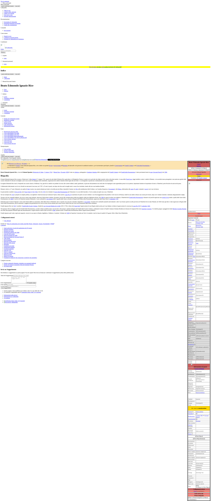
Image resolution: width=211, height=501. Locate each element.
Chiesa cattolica (199, 411)
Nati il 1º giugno (8, 251)
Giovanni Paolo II (157, 172)
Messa (119, 189)
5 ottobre (198, 415)
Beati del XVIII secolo (10, 241)
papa (151, 172)
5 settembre (144, 206)
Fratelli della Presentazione (128, 172)
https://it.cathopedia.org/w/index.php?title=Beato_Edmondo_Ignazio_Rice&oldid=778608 (30, 224)
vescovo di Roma (199, 368)
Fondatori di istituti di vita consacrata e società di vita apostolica (20, 257)
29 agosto (198, 226)
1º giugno (198, 223)
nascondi (17, 6)
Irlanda (18, 165)
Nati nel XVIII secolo (9, 253)
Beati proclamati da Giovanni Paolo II (14, 237)
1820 (148, 206)
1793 (12, 194)
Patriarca (190, 292)
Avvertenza (7, 298)
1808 (197, 243)
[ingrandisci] (29, 160)
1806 (102, 197)
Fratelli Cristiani (203, 178)
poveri (146, 189)
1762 (202, 223)
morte (193, 220)
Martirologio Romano (15, 163)
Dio (77, 189)
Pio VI (69, 194)
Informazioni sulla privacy (11, 295)
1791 (117, 199)
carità (136, 189)
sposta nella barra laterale (7, 6)
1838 (202, 226)
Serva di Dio (18, 192)
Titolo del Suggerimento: (7, 275)
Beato (198, 176)
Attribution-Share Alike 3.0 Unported (31, 292)
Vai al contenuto (5, 1)
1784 (36, 192)
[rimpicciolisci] (8, 160)
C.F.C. (199, 164)
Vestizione (190, 238)
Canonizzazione (191, 419)
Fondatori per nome (9, 246)
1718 (32, 192)
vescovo (190, 264)
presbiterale (190, 251)
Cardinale (191, 299)
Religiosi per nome (9, 231)
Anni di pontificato (200, 392)
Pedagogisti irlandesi (9, 247)
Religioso (199, 166)
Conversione (191, 230)
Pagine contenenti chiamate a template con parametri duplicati (20, 263)
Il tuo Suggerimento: (6, 282)
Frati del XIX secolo (9, 234)
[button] (1, 2)
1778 (43, 192)
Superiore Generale (147, 209)
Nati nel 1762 (7, 250)
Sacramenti (112, 189)
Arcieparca (190, 296)
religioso (77, 172)
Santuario (190, 425)
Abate (194, 256)
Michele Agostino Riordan (179, 209)
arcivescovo (191, 268)
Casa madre (87, 201)
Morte (189, 226)
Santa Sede (77, 206)
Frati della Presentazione (143, 165)
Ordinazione (191, 249)
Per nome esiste (8, 266)
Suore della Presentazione (61, 192)
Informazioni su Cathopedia (11, 296)
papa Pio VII (136, 206)
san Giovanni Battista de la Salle (52, 206)
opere (132, 189)
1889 (54, 210)
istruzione (65, 165)
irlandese (94, 172)
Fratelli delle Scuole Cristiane (29, 206)
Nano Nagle (27, 192)
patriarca (190, 275)
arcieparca (190, 271)
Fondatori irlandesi (9, 249)
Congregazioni (118, 165)
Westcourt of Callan (200, 222)
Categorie (3, 225)
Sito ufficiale (7, 220)
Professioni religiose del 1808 (11, 232)
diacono (190, 247)
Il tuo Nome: (4, 284)
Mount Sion (198, 225)
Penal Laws (129, 179)
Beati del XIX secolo (9, 243)
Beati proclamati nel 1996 (10, 235)
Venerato (190, 411)
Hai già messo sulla (105, 67)
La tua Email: (4, 286)
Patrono (190, 433)
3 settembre (112, 199)
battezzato (199, 174)
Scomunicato (191, 344)
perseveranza (57, 165)
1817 (15, 206)
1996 (201, 415)
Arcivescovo (191, 289)
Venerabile (190, 413)
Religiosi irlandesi (8, 229)
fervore (51, 165)
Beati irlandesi (7, 240)
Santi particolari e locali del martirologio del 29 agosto (18, 228)
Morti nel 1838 (8, 254)
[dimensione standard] (19, 160)
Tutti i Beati (7, 238)
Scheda (195, 491)
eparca (189, 278)
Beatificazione (191, 416)
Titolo (199, 213)
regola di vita (165, 197)
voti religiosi (49, 199)
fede (28, 189)
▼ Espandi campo (31, 282)
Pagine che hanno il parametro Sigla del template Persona (19, 264)
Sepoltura (190, 228)
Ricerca (3, 52)
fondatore (89, 172)
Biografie (6, 244)
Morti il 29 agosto (8, 256)
